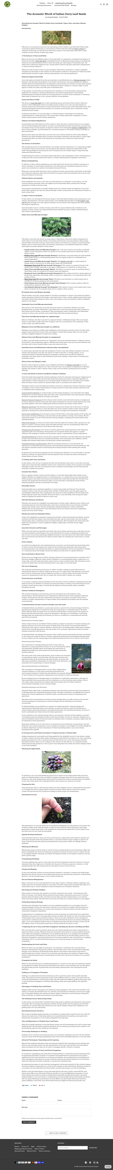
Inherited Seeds (83, 1166)
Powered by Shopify (93, 1166)
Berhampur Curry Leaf (32, 265)
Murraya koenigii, (80, 80)
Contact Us (25, 1146)
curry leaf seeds (36, 103)
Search (17, 1146)
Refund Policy (31, 1151)
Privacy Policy (41, 1146)
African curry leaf (73, 365)
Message (25, 1107)
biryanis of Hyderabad (79, 127)
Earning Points (20, 1151)
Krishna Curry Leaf (31, 255)
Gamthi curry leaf (66, 261)
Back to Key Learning (57, 1133)
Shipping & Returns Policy (23, 1149)
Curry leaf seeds (40, 61)
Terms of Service (44, 1151)
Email (60, 1100)
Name (24, 1100)
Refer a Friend (39, 1149)
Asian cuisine (79, 49)
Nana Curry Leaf (30, 279)
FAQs (33, 1146)
